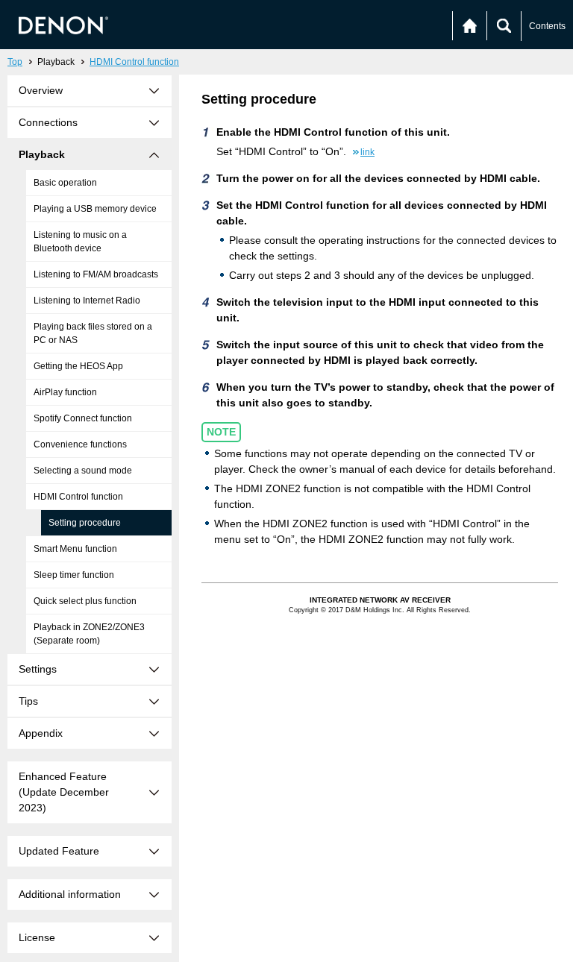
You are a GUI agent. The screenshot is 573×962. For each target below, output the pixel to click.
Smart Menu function (75, 549)
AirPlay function (65, 392)
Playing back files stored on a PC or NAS (93, 333)
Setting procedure (84, 523)
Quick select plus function (85, 601)
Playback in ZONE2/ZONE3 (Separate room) (89, 634)
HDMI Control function (134, 62)
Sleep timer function (74, 575)
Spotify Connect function (83, 418)
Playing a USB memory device (95, 209)
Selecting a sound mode (83, 470)
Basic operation (65, 182)
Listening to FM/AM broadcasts (96, 274)
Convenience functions (80, 444)
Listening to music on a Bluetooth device (80, 242)
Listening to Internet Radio (87, 300)
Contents (547, 26)
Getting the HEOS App (78, 366)
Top (14, 62)
